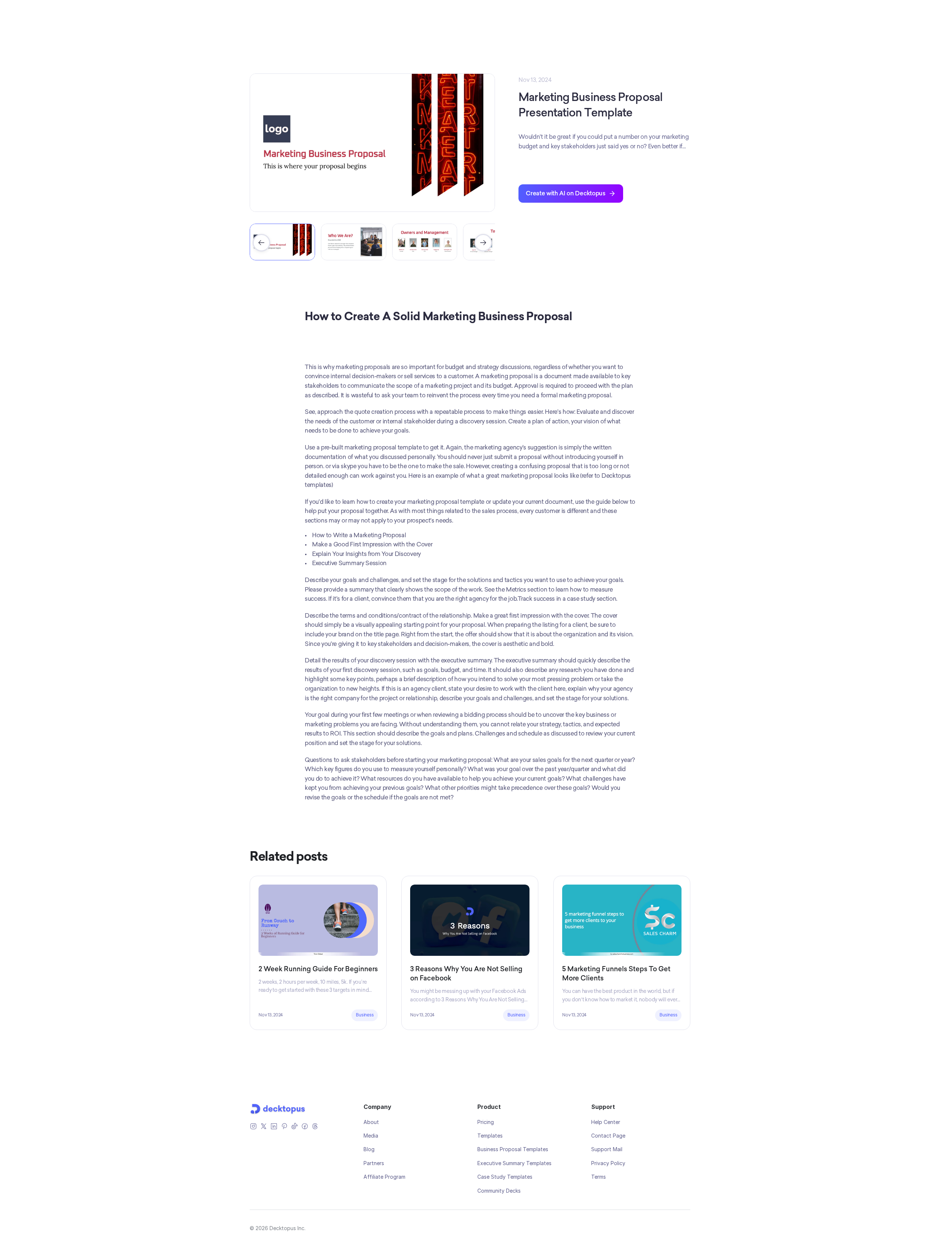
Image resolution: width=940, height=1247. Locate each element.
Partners (374, 1163)
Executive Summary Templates (514, 1163)
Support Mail (606, 1149)
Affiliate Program (384, 1177)
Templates (490, 1135)
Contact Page (608, 1135)
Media (371, 1135)
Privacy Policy (608, 1163)
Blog (369, 1149)
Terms (598, 1177)
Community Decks (499, 1191)
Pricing (485, 1122)
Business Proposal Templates (512, 1149)
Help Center (605, 1122)
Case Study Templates (504, 1177)
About (371, 1122)
